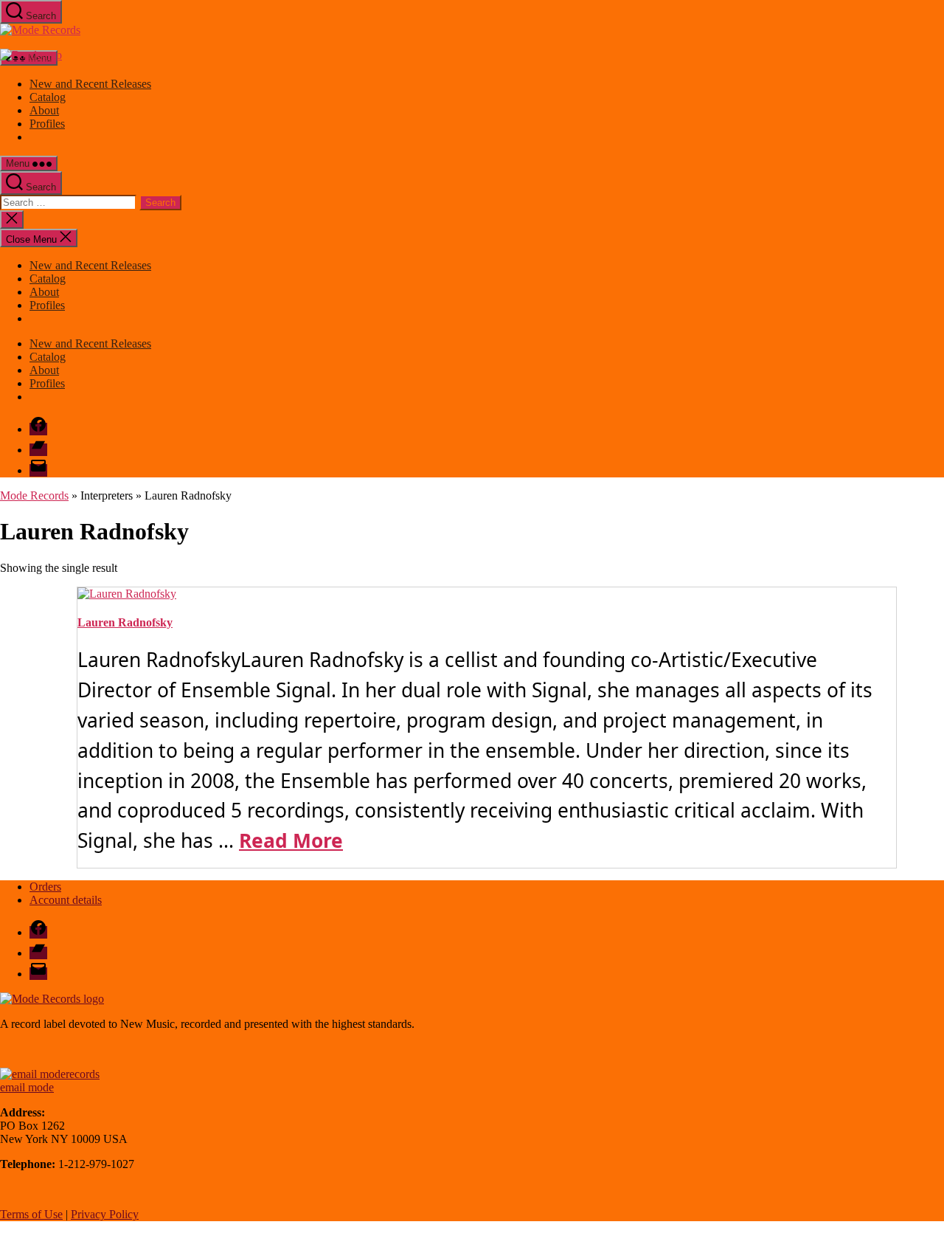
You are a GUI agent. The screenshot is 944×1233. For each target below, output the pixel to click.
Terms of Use (31, 1214)
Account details (66, 900)
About (44, 110)
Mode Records (34, 495)
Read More (291, 840)
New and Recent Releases (90, 83)
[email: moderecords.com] (50, 1074)
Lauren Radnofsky (125, 622)
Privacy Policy (105, 1214)
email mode (27, 1087)
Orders (45, 886)
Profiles (47, 123)
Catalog (48, 97)
